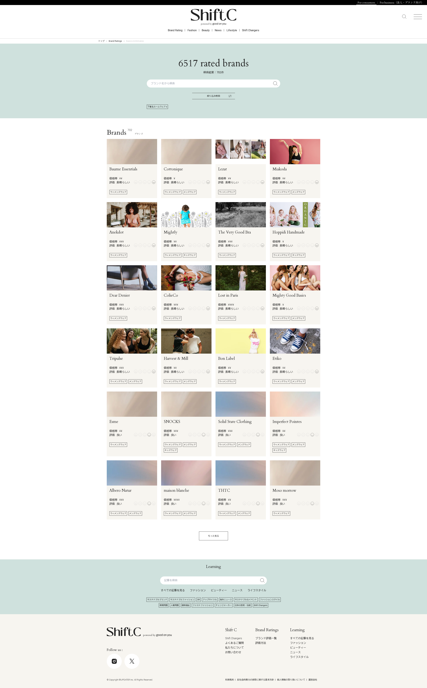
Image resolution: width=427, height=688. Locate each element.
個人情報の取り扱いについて (291, 679)
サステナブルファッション (182, 599)
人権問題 (175, 605)
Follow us (402, 678)
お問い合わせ (233, 652)
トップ (101, 41)
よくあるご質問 (234, 643)
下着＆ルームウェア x (157, 107)
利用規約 (229, 679)
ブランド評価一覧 (266, 638)
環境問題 (164, 605)
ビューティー (219, 590)
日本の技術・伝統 (243, 605)
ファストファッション (203, 605)
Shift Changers (250, 30)
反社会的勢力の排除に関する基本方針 (255, 679)
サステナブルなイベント (246, 599)
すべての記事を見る (173, 590)
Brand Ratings (115, 41)
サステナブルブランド (157, 599)
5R (198, 599)
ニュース (237, 590)
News (218, 30)
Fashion (192, 30)
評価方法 (260, 643)
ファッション (198, 590)
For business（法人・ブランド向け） (402, 3)
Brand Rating (175, 30)
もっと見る (213, 536)
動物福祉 (186, 605)
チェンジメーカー (224, 605)
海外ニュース (226, 599)
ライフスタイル (257, 590)
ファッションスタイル (270, 599)
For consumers (366, 3)
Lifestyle (232, 30)
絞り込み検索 (213, 96)
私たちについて (234, 647)
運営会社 (312, 679)
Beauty (206, 30)
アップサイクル (210, 599)
